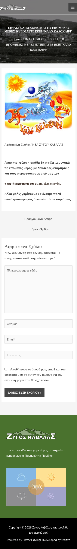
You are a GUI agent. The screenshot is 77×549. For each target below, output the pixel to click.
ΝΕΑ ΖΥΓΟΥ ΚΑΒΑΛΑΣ (47, 144)
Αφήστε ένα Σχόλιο (17, 144)
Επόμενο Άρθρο (38, 229)
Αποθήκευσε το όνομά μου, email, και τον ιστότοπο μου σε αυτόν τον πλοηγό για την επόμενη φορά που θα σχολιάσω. (34, 374)
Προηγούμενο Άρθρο (38, 218)
